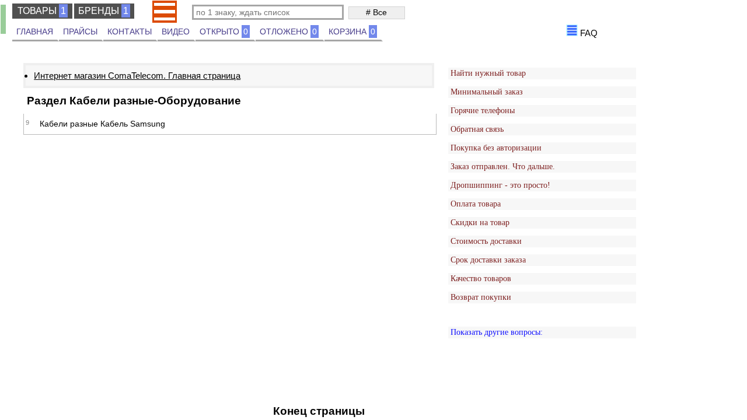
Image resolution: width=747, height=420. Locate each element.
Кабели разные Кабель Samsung (102, 123)
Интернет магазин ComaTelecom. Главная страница (137, 75)
